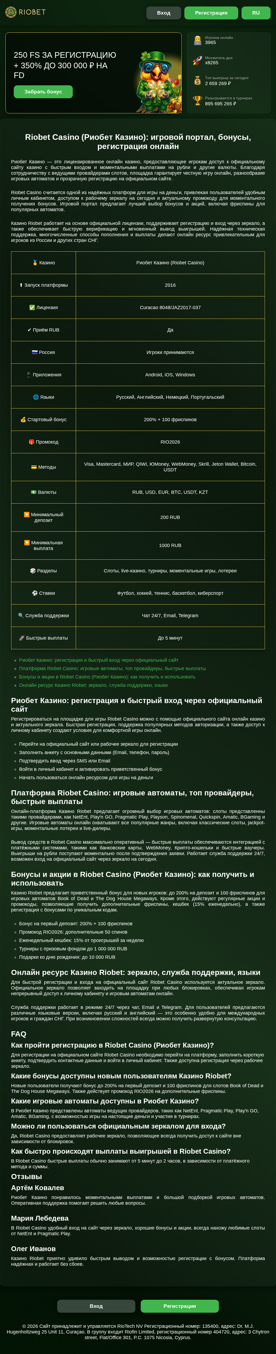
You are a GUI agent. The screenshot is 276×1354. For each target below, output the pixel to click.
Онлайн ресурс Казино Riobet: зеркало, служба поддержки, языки (93, 685)
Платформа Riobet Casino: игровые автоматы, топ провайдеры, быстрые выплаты (112, 668)
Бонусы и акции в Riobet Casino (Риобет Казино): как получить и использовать (107, 677)
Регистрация (211, 13)
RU (256, 13)
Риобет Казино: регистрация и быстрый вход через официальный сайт (98, 660)
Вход (163, 13)
